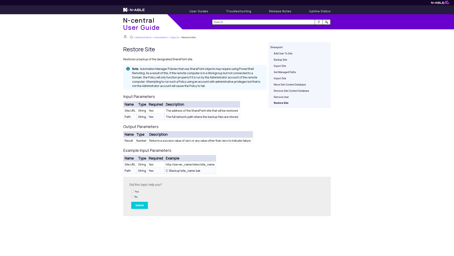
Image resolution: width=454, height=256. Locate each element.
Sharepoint (276, 47)
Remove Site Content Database (291, 90)
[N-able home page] (134, 11)
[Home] (131, 37)
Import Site (280, 78)
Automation (161, 37)
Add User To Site (283, 53)
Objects (174, 37)
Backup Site (280, 59)
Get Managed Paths (285, 72)
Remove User (281, 97)
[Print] (125, 37)
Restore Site (281, 103)
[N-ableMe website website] (440, 3)
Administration (143, 37)
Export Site (280, 66)
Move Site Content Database (290, 84)
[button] (319, 22)
